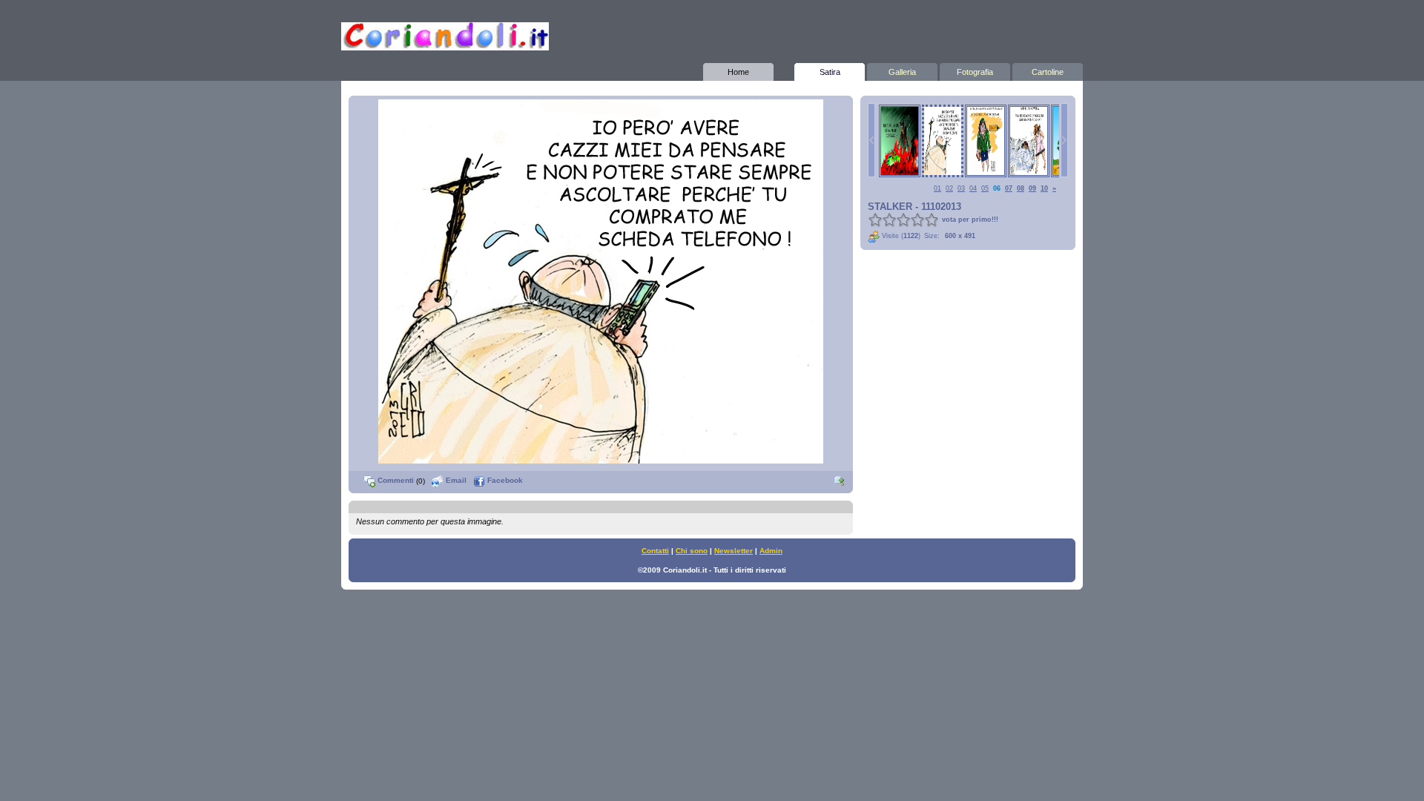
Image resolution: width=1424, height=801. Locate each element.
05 (985, 188)
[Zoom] (840, 480)
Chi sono (692, 551)
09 (1032, 188)
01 (937, 188)
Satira (830, 71)
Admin (770, 551)
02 (949, 188)
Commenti (394, 480)
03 (961, 188)
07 (1008, 188)
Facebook (504, 480)
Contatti (655, 551)
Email (455, 480)
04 (973, 188)
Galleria (902, 71)
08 (1020, 188)
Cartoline (1048, 71)
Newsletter (733, 551)
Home (738, 71)
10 (1044, 188)
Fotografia (975, 71)
